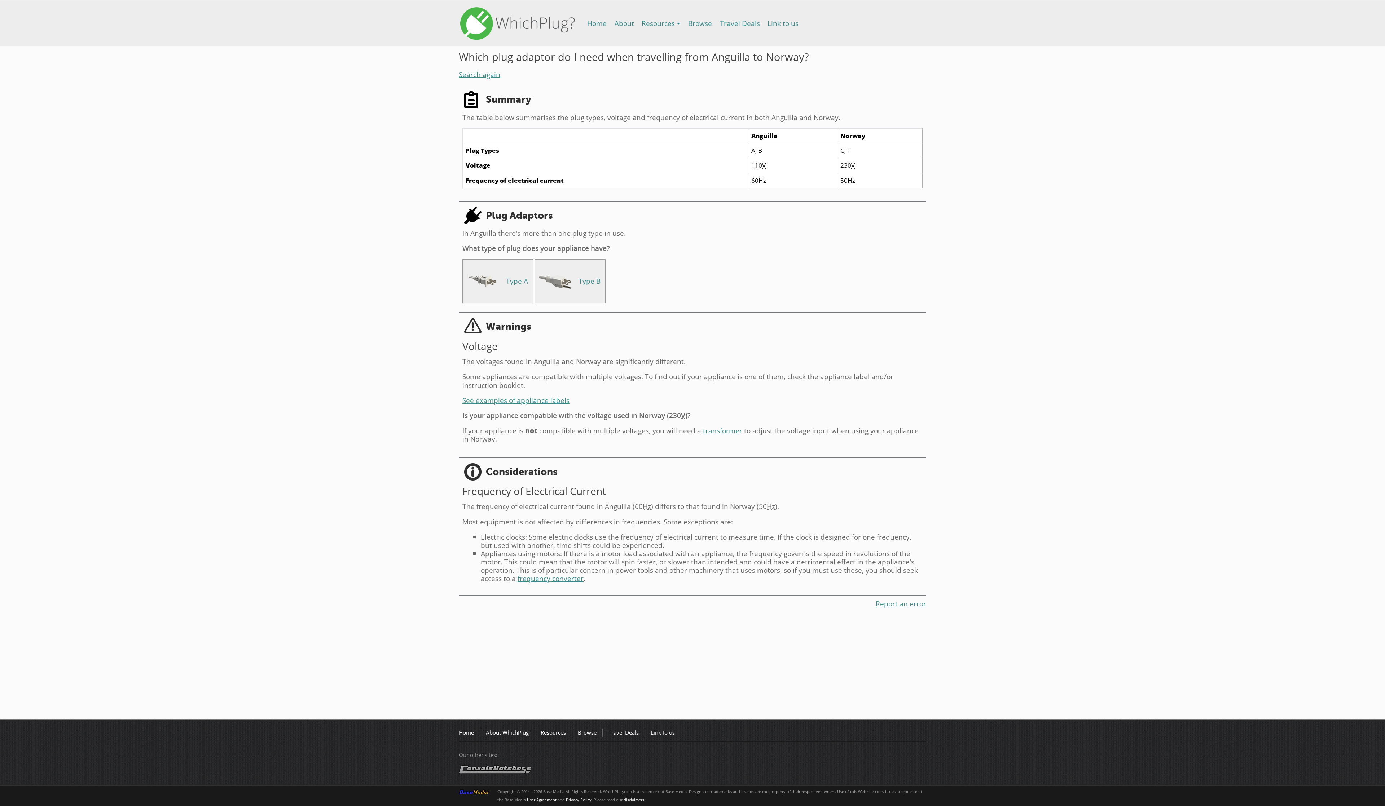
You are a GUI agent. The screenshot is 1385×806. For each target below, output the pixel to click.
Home (597, 23)
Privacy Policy (579, 799)
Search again (479, 74)
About (624, 23)
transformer (722, 430)
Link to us (783, 23)
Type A (517, 281)
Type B (590, 281)
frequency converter (551, 578)
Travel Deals (740, 23)
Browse (700, 23)
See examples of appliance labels (516, 400)
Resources (658, 23)
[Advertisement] (675, 665)
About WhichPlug (507, 732)
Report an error (901, 603)
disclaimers (634, 799)
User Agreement (542, 799)
